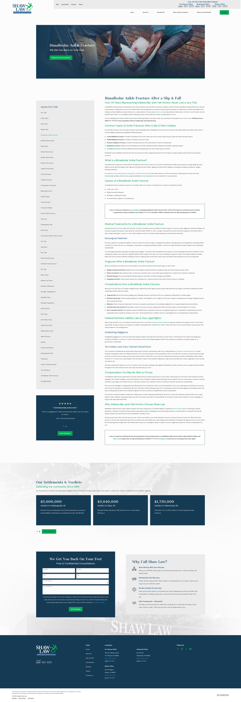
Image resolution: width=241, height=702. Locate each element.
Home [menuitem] (132, 12)
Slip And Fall (90, 658)
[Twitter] (186, 649)
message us (162, 439)
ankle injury (176, 386)
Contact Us (89, 675)
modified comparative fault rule (186, 351)
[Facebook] (178, 649)
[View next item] (66, 426)
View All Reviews (65, 433)
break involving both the (130, 173)
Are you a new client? (47, 580)
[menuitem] (65, 112)
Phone (44, 575)
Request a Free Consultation (61, 58)
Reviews (73, 4)
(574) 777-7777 (110, 678)
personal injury (134, 210)
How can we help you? (48, 586)
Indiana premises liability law (161, 322)
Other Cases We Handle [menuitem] (204, 12)
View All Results (49, 531)
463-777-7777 (203, 6)
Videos (81, 4)
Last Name (79, 569)
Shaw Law (159, 112)
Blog (57, 4)
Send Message (75, 609)
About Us (89, 654)
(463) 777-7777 (141, 661)
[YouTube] (190, 649)
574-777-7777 (220, 6)
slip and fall (128, 365)
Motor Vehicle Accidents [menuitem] (180, 12)
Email (78, 575)
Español (224, 12)
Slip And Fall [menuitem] (160, 12)
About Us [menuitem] (145, 12)
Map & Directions (110, 658)
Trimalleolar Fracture (114, 149)
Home (88, 649)
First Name (45, 569)
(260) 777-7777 (110, 121)
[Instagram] (182, 649)
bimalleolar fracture (112, 173)
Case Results (65, 4)
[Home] (22, 8)
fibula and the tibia (144, 173)
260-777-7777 (186, 6)
